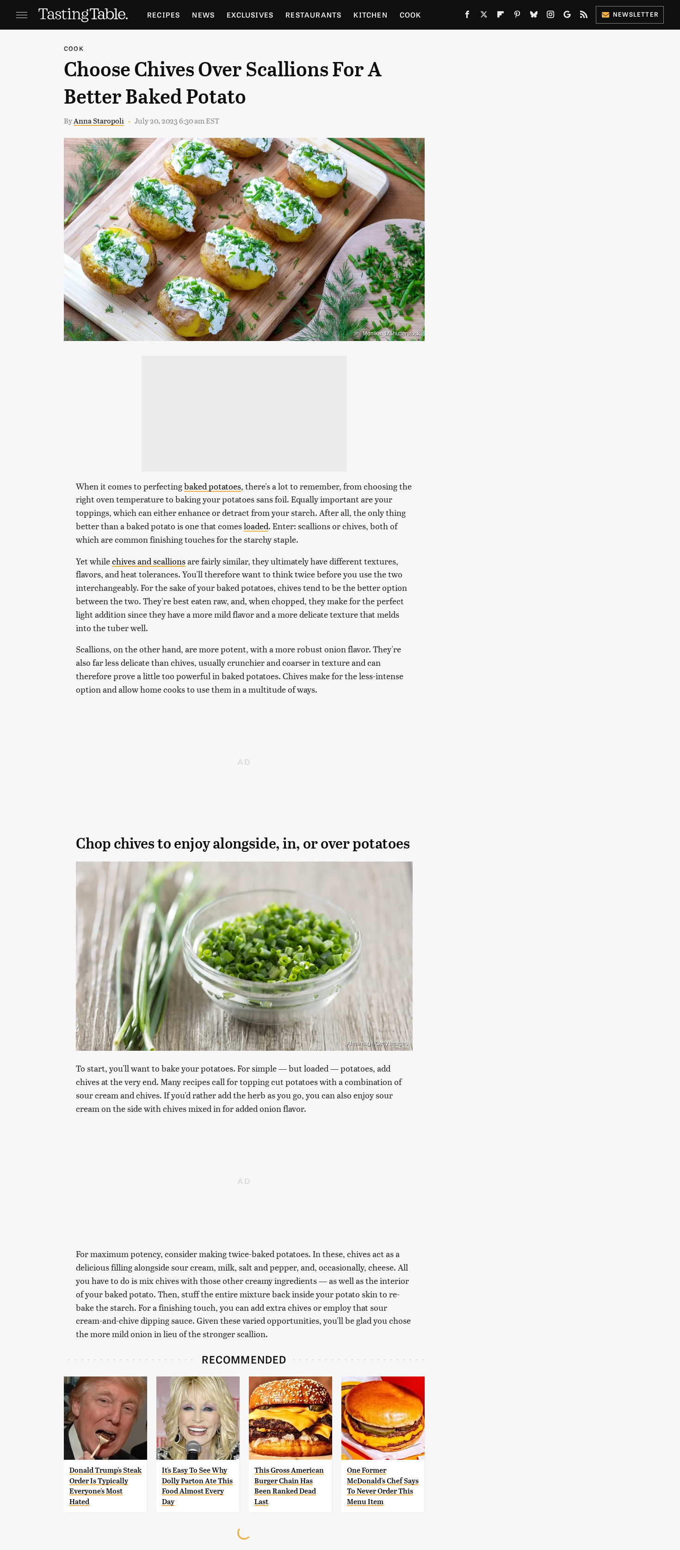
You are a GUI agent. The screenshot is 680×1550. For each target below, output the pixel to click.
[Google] (567, 16)
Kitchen (370, 14)
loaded (256, 526)
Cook (410, 14)
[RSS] (583, 16)
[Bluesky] (533, 16)
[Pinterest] (517, 16)
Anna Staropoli (99, 120)
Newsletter (636, 14)
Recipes (163, 14)
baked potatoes (212, 486)
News (203, 14)
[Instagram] (550, 16)
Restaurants (313, 14)
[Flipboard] (500, 16)
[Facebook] (467, 16)
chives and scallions (148, 561)
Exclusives (250, 14)
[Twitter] (483, 16)
